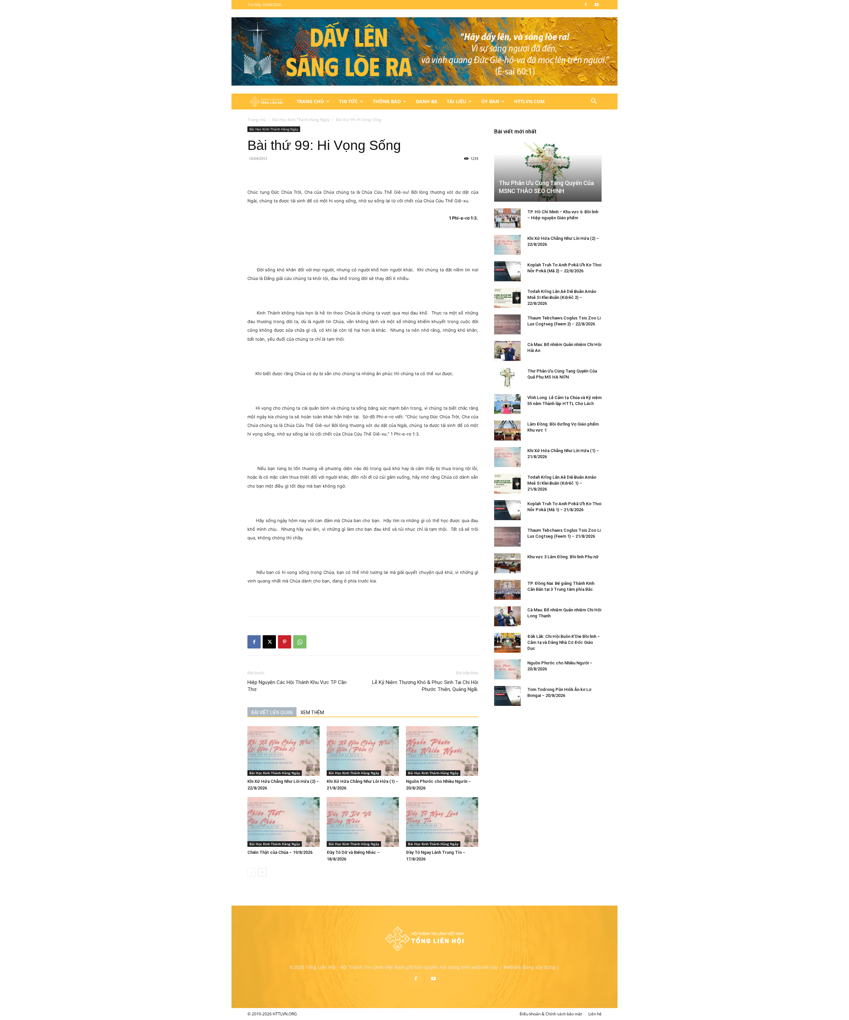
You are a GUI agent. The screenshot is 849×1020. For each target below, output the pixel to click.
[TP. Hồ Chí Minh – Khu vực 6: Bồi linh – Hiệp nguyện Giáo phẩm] (507, 218)
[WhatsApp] (299, 641)
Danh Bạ (426, 101)
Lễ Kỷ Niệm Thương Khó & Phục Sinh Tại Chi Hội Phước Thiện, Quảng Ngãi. (425, 685)
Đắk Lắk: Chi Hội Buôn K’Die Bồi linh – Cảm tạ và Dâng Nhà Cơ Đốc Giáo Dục (563, 642)
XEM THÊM (312, 712)
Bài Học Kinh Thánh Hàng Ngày (301, 119)
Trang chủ (256, 119)
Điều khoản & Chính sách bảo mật (551, 1014)
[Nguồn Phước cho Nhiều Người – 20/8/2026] (442, 751)
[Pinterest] (284, 641)
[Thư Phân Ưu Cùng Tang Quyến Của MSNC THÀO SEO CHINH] (548, 171)
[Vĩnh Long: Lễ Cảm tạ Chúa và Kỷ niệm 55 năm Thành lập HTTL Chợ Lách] (507, 404)
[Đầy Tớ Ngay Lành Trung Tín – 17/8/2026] (442, 822)
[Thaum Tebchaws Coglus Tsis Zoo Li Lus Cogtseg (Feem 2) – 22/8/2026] (507, 324)
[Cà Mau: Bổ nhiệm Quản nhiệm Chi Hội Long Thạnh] (507, 616)
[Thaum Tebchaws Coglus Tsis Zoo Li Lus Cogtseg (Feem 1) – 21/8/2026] (507, 537)
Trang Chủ (310, 101)
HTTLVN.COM (529, 101)
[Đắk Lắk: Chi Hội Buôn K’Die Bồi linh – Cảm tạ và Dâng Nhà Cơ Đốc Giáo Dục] (507, 643)
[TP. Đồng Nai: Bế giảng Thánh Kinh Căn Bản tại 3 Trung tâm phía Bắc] (507, 590)
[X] (269, 641)
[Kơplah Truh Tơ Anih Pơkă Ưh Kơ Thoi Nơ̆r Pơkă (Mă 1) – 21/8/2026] (507, 510)
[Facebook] (586, 4)
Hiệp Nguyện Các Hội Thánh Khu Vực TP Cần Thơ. (297, 685)
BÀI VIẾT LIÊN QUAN (272, 712)
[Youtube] (597, 4)
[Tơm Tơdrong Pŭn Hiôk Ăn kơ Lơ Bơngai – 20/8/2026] (507, 696)
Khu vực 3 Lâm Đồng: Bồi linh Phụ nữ (563, 556)
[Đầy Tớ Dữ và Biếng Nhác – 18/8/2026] (363, 822)
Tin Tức (348, 101)
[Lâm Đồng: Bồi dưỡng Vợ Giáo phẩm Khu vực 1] (507, 431)
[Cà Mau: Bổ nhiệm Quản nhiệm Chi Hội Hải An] (507, 351)
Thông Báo (387, 101)
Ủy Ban (490, 101)
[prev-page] (251, 872)
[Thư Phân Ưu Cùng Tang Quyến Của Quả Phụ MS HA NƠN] (507, 377)
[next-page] (262, 872)
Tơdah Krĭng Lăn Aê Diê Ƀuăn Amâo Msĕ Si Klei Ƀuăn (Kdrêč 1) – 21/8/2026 (561, 483)
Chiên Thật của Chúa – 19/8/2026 (279, 852)
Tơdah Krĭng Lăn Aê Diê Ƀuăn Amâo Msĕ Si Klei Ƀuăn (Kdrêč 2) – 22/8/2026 (561, 297)
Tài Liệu (456, 101)
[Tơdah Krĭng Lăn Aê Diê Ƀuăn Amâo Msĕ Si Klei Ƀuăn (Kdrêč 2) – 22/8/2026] (507, 298)
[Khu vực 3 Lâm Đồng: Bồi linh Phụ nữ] (507, 563)
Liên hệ (595, 1014)
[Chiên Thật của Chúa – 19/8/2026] (283, 822)
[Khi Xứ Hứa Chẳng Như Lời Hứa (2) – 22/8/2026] (283, 751)
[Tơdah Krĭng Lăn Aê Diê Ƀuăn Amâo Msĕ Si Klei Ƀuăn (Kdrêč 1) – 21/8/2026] (507, 484)
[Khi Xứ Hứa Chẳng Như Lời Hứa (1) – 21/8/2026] (363, 751)
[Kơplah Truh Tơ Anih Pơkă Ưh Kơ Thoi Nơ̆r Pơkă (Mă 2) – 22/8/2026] (507, 271)
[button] (594, 102)
